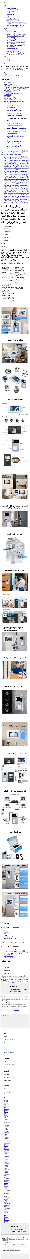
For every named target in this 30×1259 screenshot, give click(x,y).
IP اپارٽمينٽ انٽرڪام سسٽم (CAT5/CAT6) (14, 39)
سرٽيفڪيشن (10, 14)
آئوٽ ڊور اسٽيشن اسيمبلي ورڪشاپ (17, 23)
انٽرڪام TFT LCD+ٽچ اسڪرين (15, 53)
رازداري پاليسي (5, 977)
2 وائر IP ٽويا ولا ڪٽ (12, 31)
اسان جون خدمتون (12, 9)
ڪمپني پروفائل (11, 8)
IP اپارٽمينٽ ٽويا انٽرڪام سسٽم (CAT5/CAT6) (16, 87)
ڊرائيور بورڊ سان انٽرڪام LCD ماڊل (17, 54)
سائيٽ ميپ (23, 977)
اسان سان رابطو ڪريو (10, 60)
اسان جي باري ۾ (9, 6)
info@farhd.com (8, 956)
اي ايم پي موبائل (14, 977)
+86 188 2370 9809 (9, 957)
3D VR (6, 28)
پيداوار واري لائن (8, 17)
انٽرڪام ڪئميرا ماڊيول (13, 51)
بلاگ (8, 59)
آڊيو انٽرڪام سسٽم (12, 48)
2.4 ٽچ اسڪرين (21, 979)
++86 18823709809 (9, 1077)
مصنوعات (7, 29)
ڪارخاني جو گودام (12, 26)
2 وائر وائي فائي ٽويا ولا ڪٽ (11, 75)
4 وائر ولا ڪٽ (11, 33)
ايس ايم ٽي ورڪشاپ (13, 20)
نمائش (9, 12)
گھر (5, 5)
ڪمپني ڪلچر (11, 11)
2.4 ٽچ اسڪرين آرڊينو (12, 980)
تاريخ (8, 15)
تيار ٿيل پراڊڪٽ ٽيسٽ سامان (15, 25)
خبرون (6, 57)
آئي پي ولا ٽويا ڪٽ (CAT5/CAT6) (16, 34)
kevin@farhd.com (9, 1052)
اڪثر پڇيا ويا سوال (9, 936)
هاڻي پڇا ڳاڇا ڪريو (6, 263)
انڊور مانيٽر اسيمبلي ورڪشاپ (15, 22)
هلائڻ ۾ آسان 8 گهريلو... (15, 110)
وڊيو (5, 56)
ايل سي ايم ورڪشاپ (13, 19)
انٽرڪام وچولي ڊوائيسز (13, 49)
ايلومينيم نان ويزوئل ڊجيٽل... (16, 128)
